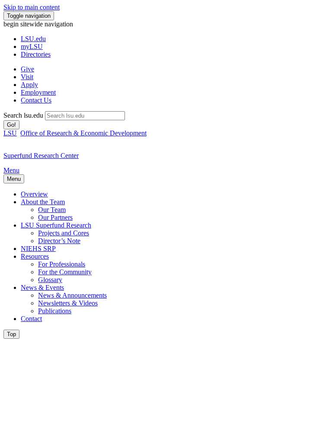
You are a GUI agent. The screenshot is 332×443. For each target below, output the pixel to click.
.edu (33, 38)
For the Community (65, 272)
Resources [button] (35, 256)
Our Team (52, 209)
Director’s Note (59, 240)
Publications (54, 311)
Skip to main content (31, 7)
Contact (31, 318)
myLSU (32, 46)
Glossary (50, 279)
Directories (36, 54)
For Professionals (61, 264)
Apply (29, 84)
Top (11, 334)
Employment (38, 92)
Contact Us (36, 100)
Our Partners (55, 217)
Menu (11, 170)
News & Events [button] (42, 287)
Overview (34, 194)
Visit (27, 76)
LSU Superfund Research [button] (56, 225)
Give (27, 69)
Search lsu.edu (23, 115)
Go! (11, 125)
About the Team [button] (43, 201)
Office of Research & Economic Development (83, 133)
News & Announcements (72, 295)
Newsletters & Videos (68, 303)
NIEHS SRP (38, 248)
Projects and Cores (63, 233)
